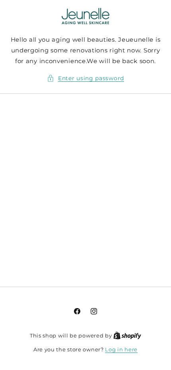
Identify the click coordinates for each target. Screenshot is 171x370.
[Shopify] (127, 335)
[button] (85, 78)
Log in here (121, 349)
